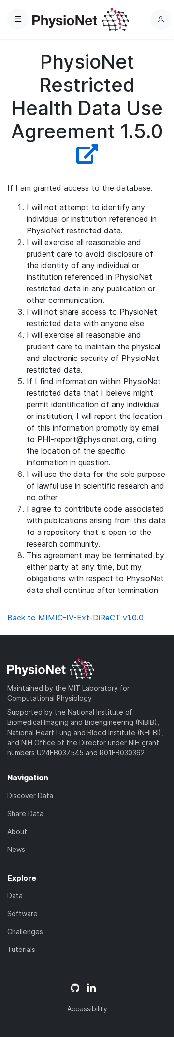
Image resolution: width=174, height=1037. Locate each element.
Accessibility (87, 1009)
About (17, 831)
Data (15, 896)
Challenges (25, 931)
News (16, 849)
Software (22, 913)
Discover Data (30, 796)
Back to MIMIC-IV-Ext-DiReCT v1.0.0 (75, 617)
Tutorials (21, 949)
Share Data (25, 813)
